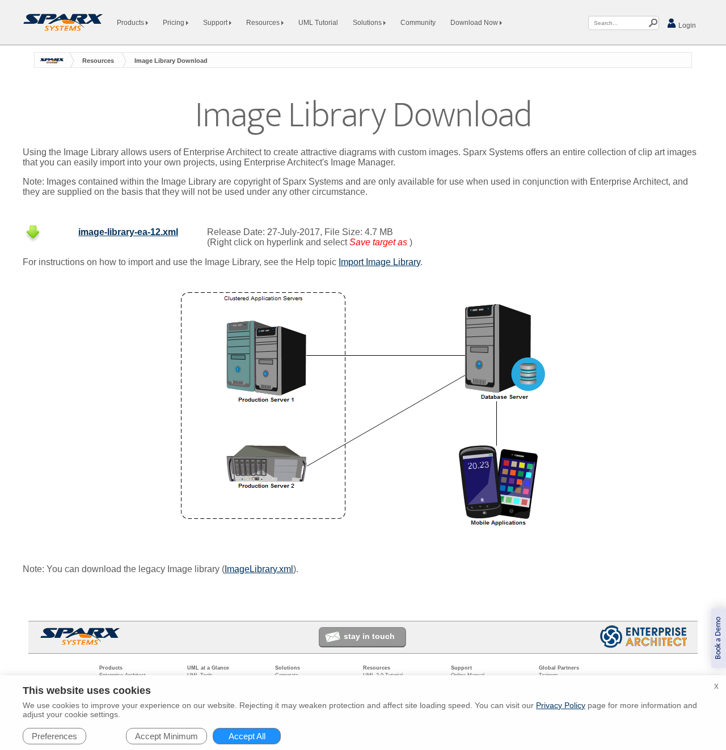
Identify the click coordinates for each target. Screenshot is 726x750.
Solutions (368, 23)
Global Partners (559, 668)
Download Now (475, 23)
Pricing (174, 23)
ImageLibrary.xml (259, 569)
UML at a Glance (208, 668)
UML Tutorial (318, 23)
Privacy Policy (560, 705)
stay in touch (369, 636)
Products (131, 23)
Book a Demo (718, 638)
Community (418, 23)
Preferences (54, 736)
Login (686, 25)
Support (216, 23)
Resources (263, 23)
